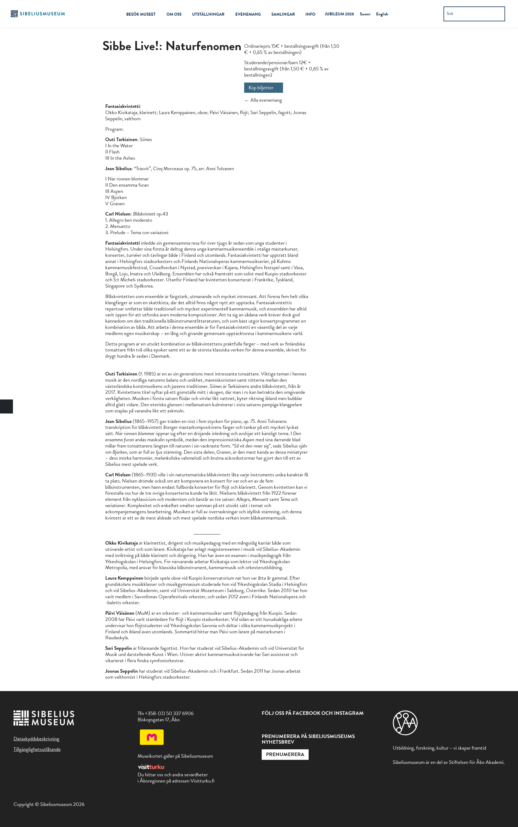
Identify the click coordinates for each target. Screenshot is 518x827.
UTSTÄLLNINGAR (208, 14)
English (382, 14)
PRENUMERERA (285, 754)
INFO (310, 14)
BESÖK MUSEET (141, 14)
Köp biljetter (260, 87)
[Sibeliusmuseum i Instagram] (277, 726)
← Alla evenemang (263, 100)
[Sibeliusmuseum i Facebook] (265, 726)
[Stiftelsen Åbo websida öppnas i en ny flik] (405, 733)
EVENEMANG (248, 14)
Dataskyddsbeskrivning (36, 739)
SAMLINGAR (283, 14)
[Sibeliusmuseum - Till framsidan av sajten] (38, 16)
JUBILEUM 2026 (339, 14)
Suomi (365, 14)
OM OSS (174, 14)
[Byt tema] (6, 406)
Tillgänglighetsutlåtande (37, 749)
